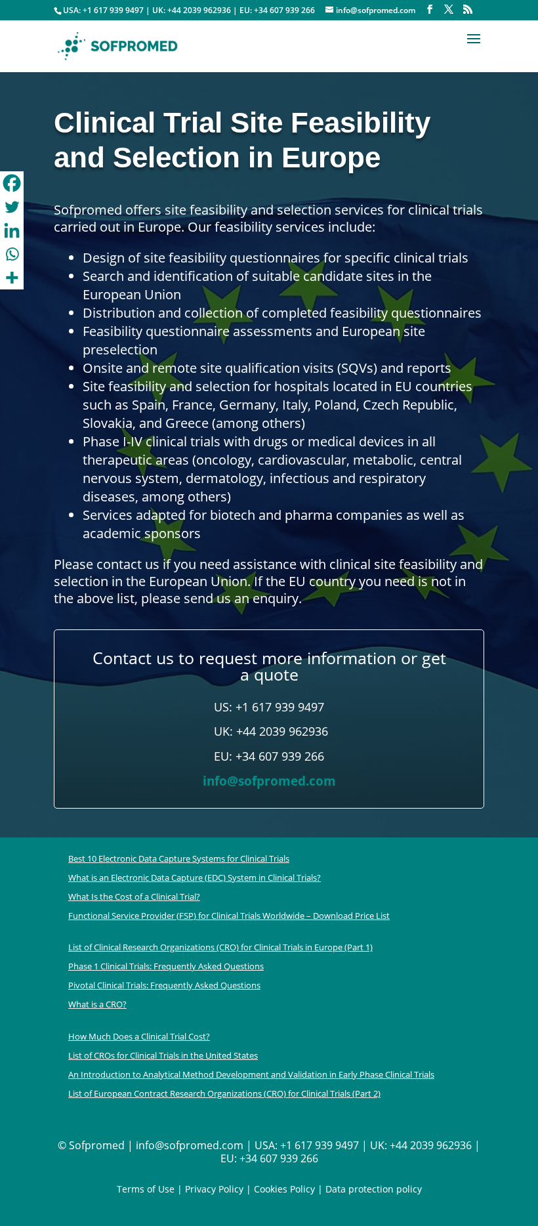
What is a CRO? (97, 1004)
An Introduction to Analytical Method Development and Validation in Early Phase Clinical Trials (251, 1074)
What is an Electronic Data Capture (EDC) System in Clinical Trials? (194, 877)
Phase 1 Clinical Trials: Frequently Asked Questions (166, 966)
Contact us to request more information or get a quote (269, 665)
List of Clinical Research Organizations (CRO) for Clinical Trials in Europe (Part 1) (220, 947)
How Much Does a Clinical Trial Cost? (139, 1036)
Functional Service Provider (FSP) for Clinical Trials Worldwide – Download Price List (229, 915)
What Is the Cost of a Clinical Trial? (134, 896)
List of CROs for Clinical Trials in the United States (163, 1055)
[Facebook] (12, 183)
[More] (12, 277)
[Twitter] (12, 207)
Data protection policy (373, 1189)
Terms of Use (146, 1189)
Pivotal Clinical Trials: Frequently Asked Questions (164, 985)
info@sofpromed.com (269, 781)
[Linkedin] (12, 230)
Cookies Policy (283, 1189)
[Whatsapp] (12, 254)
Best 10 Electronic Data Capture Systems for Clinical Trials (178, 858)
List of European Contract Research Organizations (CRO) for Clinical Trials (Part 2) (224, 1093)
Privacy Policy (214, 1189)
